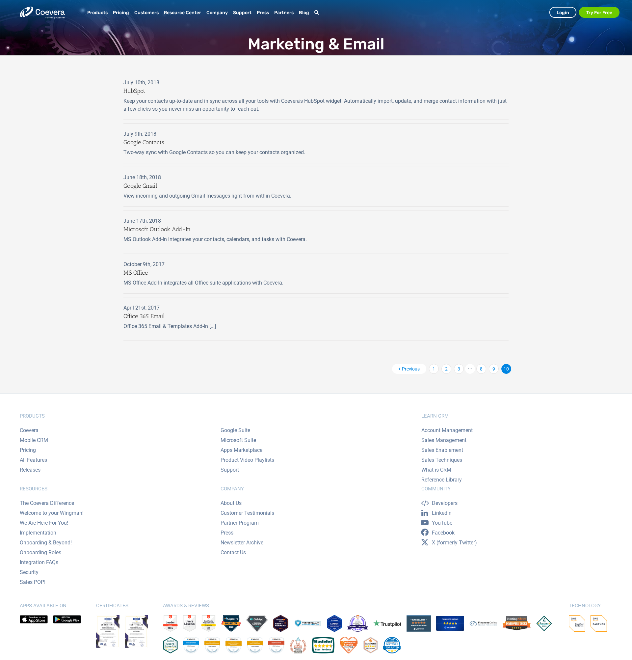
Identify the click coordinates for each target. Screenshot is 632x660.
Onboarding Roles (40, 552)
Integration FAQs (39, 562)
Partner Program (240, 523)
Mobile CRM (34, 440)
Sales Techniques (441, 460)
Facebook (443, 533)
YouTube (442, 523)
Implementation (38, 533)
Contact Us (233, 552)
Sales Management (443, 440)
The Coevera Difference (47, 503)
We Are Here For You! (44, 523)
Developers (445, 503)
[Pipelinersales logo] (42, 13)
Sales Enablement (442, 450)
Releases (30, 470)
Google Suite (235, 430)
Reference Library (441, 480)
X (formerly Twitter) (454, 542)
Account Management (447, 430)
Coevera (29, 430)
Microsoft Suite (238, 440)
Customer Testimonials (247, 513)
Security (29, 572)
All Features (33, 460)
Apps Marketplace (241, 450)
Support (230, 470)
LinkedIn (442, 513)
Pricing (28, 450)
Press (227, 533)
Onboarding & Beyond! (46, 542)
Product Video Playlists (247, 460)
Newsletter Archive (242, 542)
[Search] (318, 12)
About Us (231, 503)
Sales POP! (32, 582)
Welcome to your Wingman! (52, 513)
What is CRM (436, 470)
